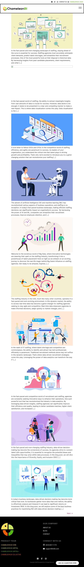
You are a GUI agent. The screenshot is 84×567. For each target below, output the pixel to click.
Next (70, 513)
